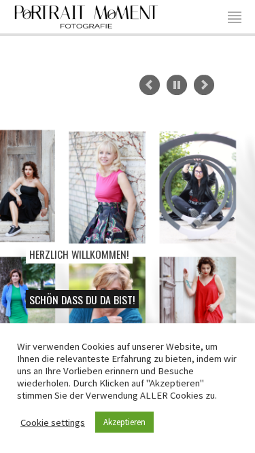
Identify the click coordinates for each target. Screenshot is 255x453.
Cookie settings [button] (52, 422)
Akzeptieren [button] (124, 422)
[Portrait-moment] (86, 15)
